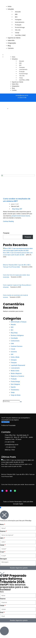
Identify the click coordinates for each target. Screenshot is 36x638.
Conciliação (14, 338)
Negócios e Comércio (17, 376)
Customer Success (16, 346)
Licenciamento (19, 22)
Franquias (18, 19)
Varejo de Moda (15, 395)
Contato (11, 48)
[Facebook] (2, 491)
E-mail (2, 552)
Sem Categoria (15, 384)
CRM (12, 343)
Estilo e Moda (15, 357)
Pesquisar (6, 233)
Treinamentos (15, 390)
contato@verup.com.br (22, 95)
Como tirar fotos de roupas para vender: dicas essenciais (17, 484)
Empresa (3, 531)
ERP (20, 209)
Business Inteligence (17, 335)
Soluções (11, 9)
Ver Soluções (5, 422)
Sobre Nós (11, 40)
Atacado (18, 12)
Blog (9, 46)
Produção (18, 25)
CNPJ (2, 538)
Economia (14, 352)
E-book (13, 349)
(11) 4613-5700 (22, 97)
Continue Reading (8, 221)
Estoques (14, 360)
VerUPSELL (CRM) (20, 35)
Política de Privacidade (8, 425)
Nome (2, 524)
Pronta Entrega (20, 27)
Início (9, 6)
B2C (16, 17)
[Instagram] (7, 491)
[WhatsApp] (15, 491)
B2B (16, 14)
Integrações (12, 43)
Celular (2, 545)
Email (2, 612)
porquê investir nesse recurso (21, 216)
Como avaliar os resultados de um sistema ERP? (16, 199)
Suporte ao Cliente (14, 38)
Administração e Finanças (18, 322)
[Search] (20, 401)
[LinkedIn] (11, 491)
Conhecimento (15, 341)
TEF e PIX (17, 30)
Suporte (13, 387)
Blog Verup (15, 209)
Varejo (17, 33)
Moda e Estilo (15, 370)
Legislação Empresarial (18, 365)
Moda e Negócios (16, 373)
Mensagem (3, 559)
